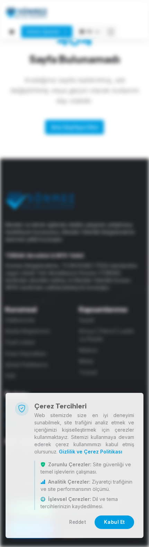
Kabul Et (114, 522)
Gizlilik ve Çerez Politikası (90, 452)
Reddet (77, 522)
